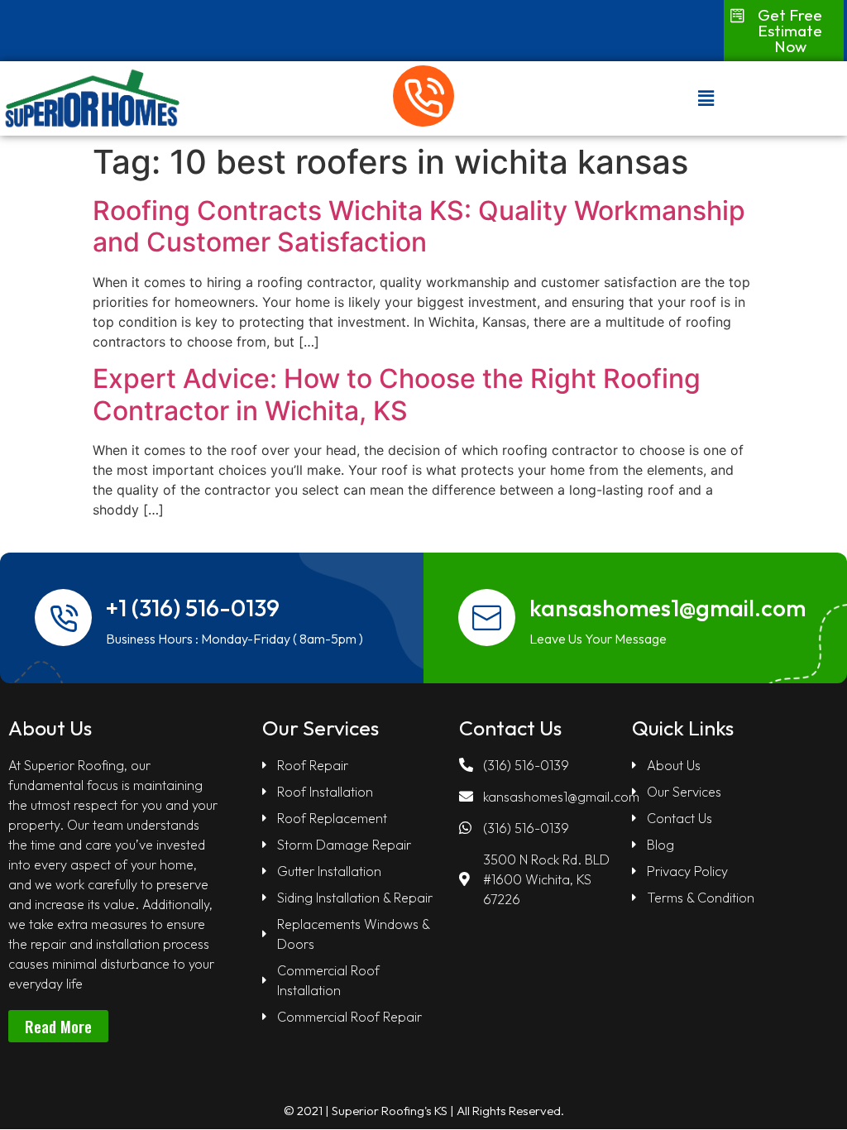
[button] (779, 31)
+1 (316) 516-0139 (193, 607)
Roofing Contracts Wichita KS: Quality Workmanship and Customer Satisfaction (419, 226)
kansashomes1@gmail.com (667, 607)
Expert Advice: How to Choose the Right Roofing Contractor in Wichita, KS (397, 394)
